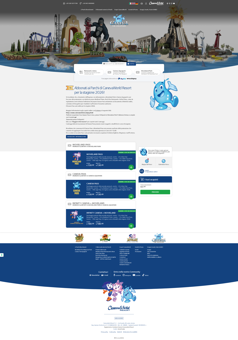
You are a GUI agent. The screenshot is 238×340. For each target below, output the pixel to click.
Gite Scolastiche (151, 251)
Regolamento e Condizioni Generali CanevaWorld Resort (119, 327)
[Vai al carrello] (142, 3)
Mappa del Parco (147, 164)
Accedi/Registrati (145, 3)
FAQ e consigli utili (124, 253)
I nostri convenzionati (125, 262)
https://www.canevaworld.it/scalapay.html (79, 113)
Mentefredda (121, 329)
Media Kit (119, 332)
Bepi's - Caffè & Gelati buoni (103, 259)
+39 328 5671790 (72, 3)
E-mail (105, 275)
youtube (174, 3)
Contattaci (123, 257)
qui (75, 117)
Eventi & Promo (133, 9)
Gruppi (149, 249)
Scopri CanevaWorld (120, 9)
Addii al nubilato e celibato (154, 257)
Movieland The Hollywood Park (83, 249)
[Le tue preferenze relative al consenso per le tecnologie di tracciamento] (2, 255)
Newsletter (167, 3)
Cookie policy (112, 332)
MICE (148, 253)
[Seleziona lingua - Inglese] (133, 3)
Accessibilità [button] (120, 338)
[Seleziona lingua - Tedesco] (136, 3)
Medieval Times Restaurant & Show (105, 251)
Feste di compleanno (152, 255)
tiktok (146, 275)
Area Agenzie (119, 318)
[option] (119, 37)
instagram (171, 3)
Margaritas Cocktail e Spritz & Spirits (106, 257)
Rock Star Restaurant (101, 255)
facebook (169, 3)
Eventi (136, 249)
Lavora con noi (123, 259)
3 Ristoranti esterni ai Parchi (103, 9)
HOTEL (132, 64)
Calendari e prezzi (124, 249)
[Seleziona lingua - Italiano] (130, 3)
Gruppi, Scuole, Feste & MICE (148, 9)
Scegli (131, 167)
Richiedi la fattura (124, 264)
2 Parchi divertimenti (87, 9)
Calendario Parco (164, 164)
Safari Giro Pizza (100, 253)
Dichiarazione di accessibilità (130, 332)
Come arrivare (123, 255)
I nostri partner (124, 261)
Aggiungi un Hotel (124, 251)
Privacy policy (104, 332)
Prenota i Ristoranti (101, 249)
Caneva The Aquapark (81, 251)
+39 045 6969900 (88, 3)
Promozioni (138, 251)
